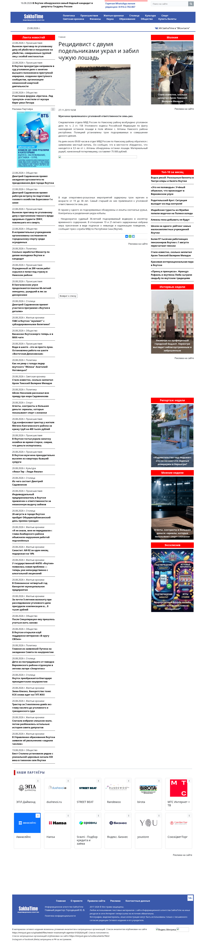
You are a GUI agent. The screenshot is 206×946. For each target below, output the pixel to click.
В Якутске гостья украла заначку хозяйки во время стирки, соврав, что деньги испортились (32, 442)
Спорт (164, 15)
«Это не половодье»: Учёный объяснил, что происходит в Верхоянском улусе (168, 191)
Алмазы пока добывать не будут (170, 219)
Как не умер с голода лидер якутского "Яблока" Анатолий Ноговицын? (30, 367)
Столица (134, 15)
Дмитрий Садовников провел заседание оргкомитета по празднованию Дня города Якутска (33, 179)
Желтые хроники (114, 15)
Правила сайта (96, 900)
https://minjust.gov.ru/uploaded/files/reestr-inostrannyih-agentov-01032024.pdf (49, 932)
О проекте (76, 900)
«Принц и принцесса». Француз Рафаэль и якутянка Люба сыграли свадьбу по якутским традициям (171, 275)
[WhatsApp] (130, 236)
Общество (147, 18)
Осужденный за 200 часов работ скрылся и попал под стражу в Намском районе (31, 272)
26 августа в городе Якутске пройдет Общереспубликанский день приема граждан (31, 517)
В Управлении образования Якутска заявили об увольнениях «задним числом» (33, 740)
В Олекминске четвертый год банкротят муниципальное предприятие (29, 586)
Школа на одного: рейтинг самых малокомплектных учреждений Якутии (171, 229)
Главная (61, 900)
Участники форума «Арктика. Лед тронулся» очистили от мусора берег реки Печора (32, 99)
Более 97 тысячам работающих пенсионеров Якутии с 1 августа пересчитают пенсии (170, 242)
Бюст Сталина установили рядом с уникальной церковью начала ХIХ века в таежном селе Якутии (32, 757)
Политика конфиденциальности (60, 915)
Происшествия (89, 15)
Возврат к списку (68, 296)
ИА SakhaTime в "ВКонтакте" (174, 28)
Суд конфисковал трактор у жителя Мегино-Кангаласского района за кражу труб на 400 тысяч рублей (33, 426)
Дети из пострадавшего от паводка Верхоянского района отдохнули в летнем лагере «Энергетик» (33, 665)
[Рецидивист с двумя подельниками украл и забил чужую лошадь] (103, 84)
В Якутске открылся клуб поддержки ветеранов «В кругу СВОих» (30, 636)
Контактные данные (138, 900)
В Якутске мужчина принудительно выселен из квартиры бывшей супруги (33, 458)
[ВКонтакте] (126, 236)
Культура (150, 15)
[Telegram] (133, 236)
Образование (127, 18)
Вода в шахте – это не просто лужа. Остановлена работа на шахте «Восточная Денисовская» (32, 350)
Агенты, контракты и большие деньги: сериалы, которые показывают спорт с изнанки (30, 409)
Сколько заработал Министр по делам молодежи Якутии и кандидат (31, 255)
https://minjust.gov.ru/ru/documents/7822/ (89, 936)
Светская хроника (73, 18)
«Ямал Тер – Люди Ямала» (27, 471)
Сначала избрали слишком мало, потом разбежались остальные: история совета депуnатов (32, 724)
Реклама (115, 900)
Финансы (95, 18)
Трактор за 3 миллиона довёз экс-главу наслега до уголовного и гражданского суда (32, 708)
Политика (69, 15)
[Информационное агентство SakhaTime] (33, 16)
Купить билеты (167, 18)
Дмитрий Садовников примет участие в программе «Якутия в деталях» (31, 308)
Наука (110, 18)
